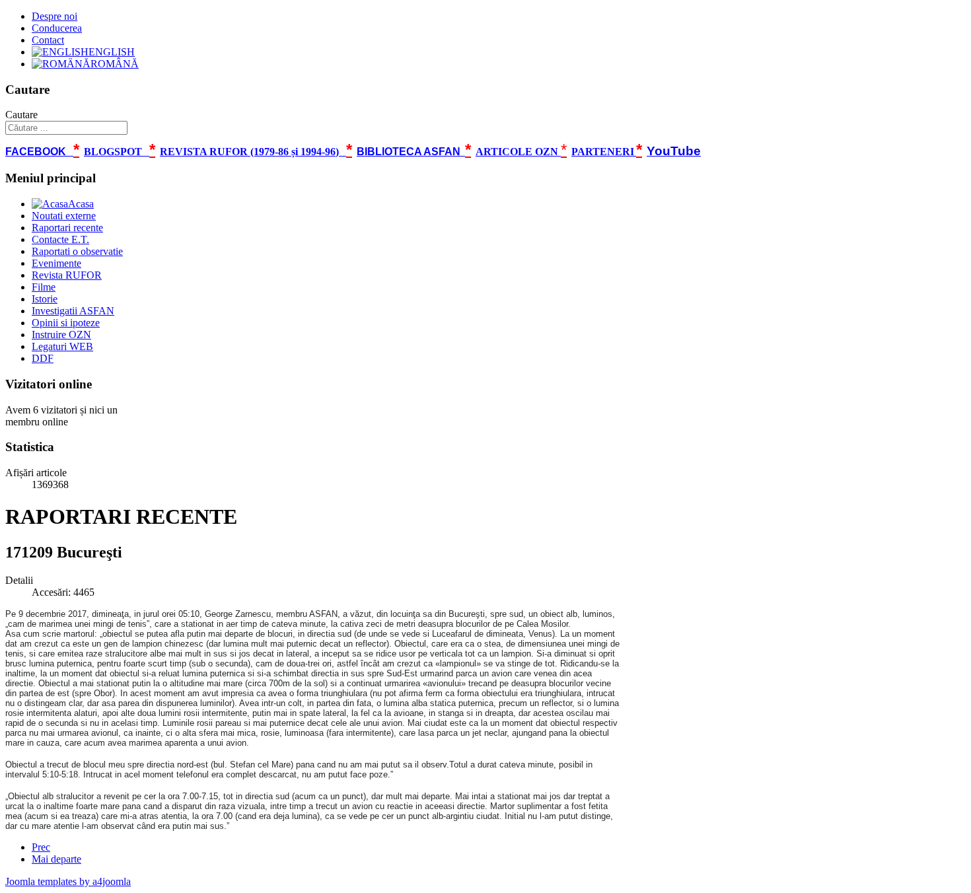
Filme (43, 287)
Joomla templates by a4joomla (68, 881)
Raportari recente (67, 227)
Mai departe (56, 859)
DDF (43, 358)
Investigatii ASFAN (73, 310)
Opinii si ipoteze (66, 322)
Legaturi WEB (62, 346)
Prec (41, 847)
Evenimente (56, 263)
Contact (48, 40)
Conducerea (57, 28)
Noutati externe (64, 215)
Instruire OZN (61, 334)
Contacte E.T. (60, 239)
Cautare (21, 114)
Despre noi (54, 16)
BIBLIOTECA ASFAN (408, 151)
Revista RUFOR (67, 275)
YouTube (674, 151)
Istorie (44, 298)
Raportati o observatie (77, 251)
